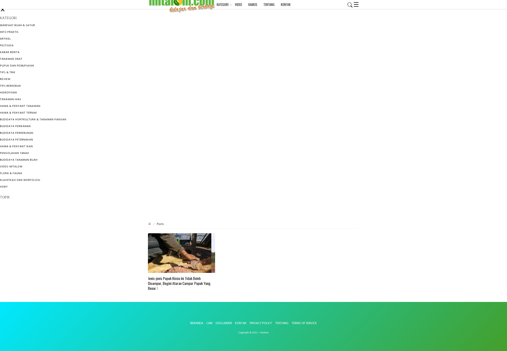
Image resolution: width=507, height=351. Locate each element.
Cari (209, 323)
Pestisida (7, 45)
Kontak (241, 323)
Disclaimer (224, 323)
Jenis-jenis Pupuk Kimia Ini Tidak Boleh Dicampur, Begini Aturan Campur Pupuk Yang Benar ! (179, 283)
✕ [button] (2, 10)
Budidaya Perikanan (15, 126)
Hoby (4, 187)
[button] (348, 5)
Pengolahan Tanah (14, 153)
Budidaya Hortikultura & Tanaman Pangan (33, 119)
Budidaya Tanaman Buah (19, 160)
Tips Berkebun (10, 86)
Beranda (196, 323)
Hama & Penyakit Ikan (16, 146)
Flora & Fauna (11, 173)
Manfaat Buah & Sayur (17, 25)
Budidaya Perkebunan (16, 133)
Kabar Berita (10, 52)
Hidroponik (8, 92)
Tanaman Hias (10, 99)
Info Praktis (9, 32)
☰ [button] (356, 4)
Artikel (5, 39)
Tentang (281, 323)
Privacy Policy (261, 323)
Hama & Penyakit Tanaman (20, 106)
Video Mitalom (11, 166)
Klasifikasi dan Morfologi (20, 180)
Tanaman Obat (11, 59)
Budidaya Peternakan (16, 140)
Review (5, 79)
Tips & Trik (7, 72)
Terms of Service (304, 323)
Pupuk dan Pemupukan (17, 66)
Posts (160, 224)
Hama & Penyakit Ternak (18, 113)
